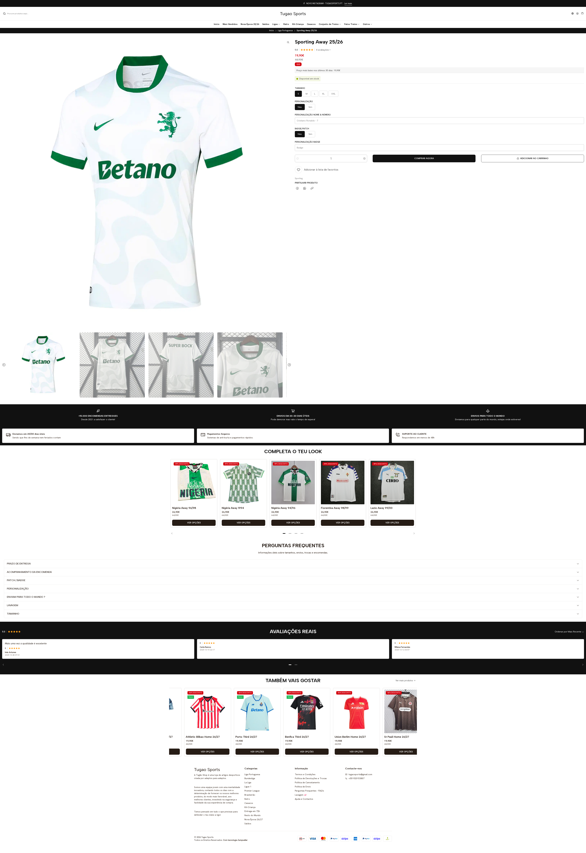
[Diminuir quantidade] (297, 158)
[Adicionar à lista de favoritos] (213, 478)
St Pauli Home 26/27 (366, 736)
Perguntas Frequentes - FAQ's (309, 790)
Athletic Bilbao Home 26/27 (173, 736)
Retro (247, 799)
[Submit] (4, 14)
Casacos (248, 803)
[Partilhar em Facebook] (297, 188)
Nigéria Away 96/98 (184, 507)
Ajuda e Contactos (304, 799)
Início (271, 30)
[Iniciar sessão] (577, 13)
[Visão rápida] (213, 486)
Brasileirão (249, 794)
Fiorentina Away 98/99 (335, 507)
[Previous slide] (4, 365)
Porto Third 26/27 (216, 736)
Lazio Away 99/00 (381, 507)
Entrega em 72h (252, 811)
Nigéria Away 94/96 (283, 507)
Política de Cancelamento (307, 782)
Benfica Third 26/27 (267, 736)
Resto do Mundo (252, 815)
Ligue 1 (247, 786)
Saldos (247, 823)
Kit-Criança (249, 807)
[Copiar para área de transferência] (312, 188)
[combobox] (18, 14)
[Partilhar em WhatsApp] (304, 188)
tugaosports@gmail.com (360, 774)
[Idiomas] (573, 13)
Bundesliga (249, 778)
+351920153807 (356, 778)
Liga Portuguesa (285, 30)
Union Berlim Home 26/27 (320, 736)
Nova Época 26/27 (253, 819)
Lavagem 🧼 (301, 794)
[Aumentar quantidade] (364, 158)
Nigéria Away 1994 (233, 507)
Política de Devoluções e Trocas (311, 778)
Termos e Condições (305, 774)
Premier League (252, 790)
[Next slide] (289, 365)
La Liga (247, 782)
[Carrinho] (582, 13)
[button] (276, 24)
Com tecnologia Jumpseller (235, 840)
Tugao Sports (293, 13)
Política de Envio (303, 786)
